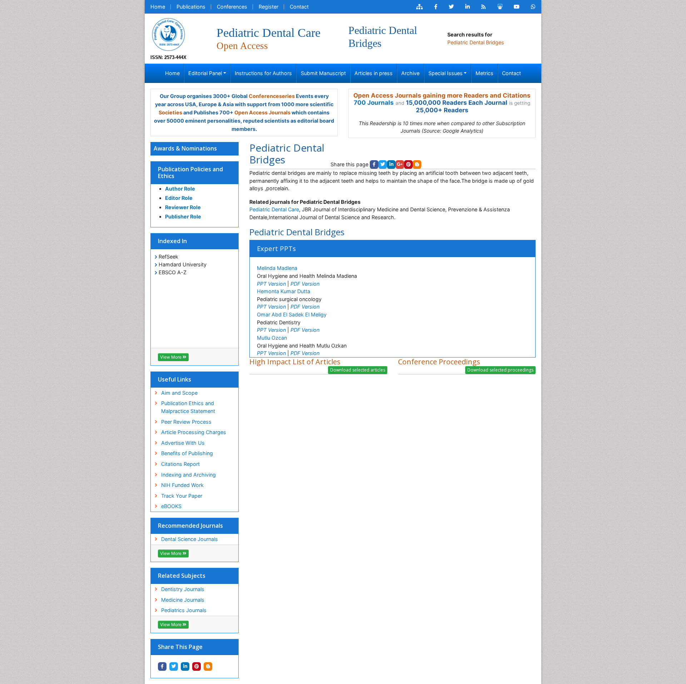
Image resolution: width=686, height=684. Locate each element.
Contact (299, 7)
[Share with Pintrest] (196, 666)
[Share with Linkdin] (185, 666)
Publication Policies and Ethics (190, 172)
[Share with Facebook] (162, 666)
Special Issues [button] (445, 73)
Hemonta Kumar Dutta (283, 291)
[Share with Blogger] (208, 666)
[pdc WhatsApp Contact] (533, 7)
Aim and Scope (179, 393)
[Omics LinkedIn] (467, 7)
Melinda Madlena (277, 268)
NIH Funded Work (182, 485)
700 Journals (374, 102)
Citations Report (180, 464)
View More (171, 357)
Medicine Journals (182, 600)
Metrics (484, 73)
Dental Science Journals (189, 539)
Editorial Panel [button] (205, 73)
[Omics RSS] (484, 7)
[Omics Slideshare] (500, 7)
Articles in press (373, 73)
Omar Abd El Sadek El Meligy (292, 314)
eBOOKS (171, 506)
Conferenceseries (272, 96)
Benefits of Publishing (187, 453)
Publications (191, 7)
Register (268, 7)
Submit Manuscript (323, 73)
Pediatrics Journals (184, 610)
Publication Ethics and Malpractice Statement (188, 407)
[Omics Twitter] (451, 7)
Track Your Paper (181, 496)
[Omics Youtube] (516, 7)
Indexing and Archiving (188, 475)
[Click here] (419, 7)
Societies (170, 112)
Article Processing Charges (193, 432)
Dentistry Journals (182, 589)
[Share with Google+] (400, 164)
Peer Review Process (186, 422)
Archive (410, 73)
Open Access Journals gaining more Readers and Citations (442, 95)
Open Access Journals (262, 112)
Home (157, 7)
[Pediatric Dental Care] (168, 34)
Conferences (232, 7)
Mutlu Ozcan (272, 338)
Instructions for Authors (263, 73)
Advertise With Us (183, 443)
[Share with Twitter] (173, 666)
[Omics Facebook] (435, 7)
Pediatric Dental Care (274, 209)
